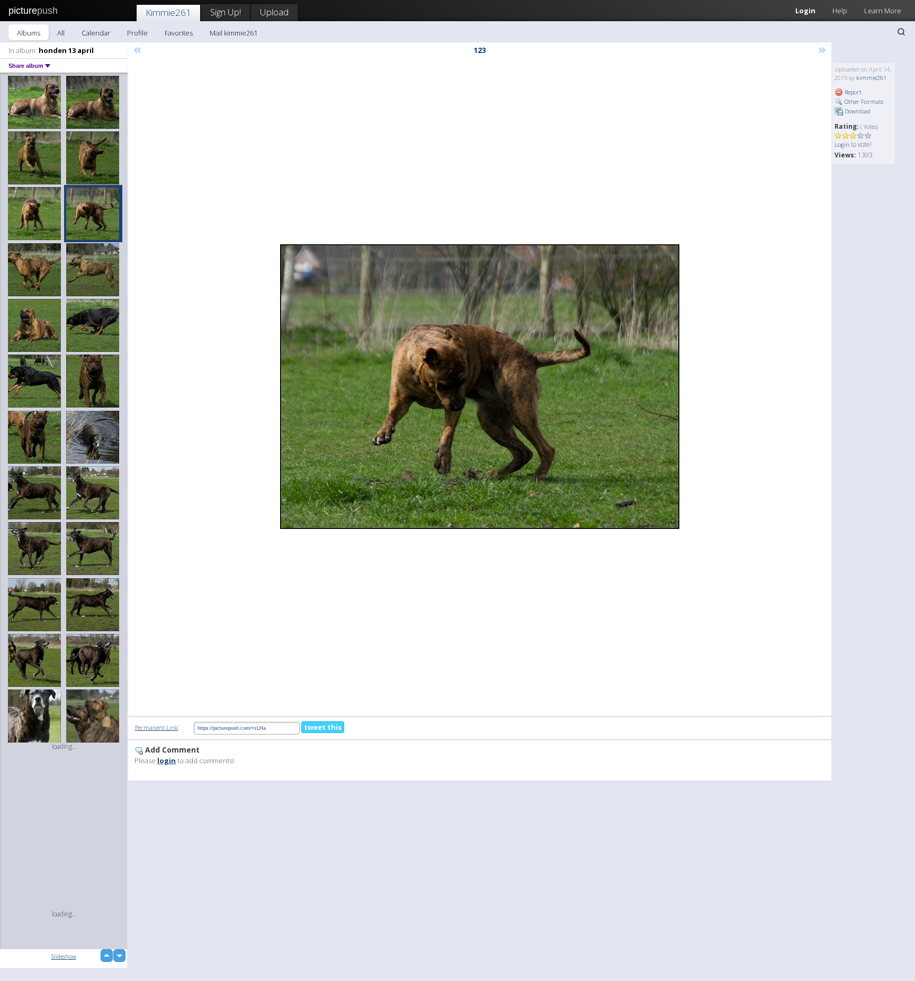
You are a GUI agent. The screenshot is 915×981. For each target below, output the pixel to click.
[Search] (901, 31)
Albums (28, 33)
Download (857, 111)
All (61, 33)
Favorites (179, 33)
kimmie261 (871, 78)
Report (852, 92)
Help (839, 10)
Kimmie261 (168, 12)
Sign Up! (225, 12)
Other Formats (863, 101)
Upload (274, 12)
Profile (137, 33)
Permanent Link (156, 727)
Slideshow (63, 956)
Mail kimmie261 (233, 33)
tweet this (323, 727)
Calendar (96, 33)
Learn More (882, 10)
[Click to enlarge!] (479, 386)
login (166, 760)
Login (805, 10)
